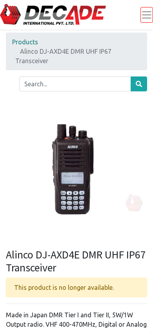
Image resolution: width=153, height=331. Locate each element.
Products (25, 41)
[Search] (139, 83)
